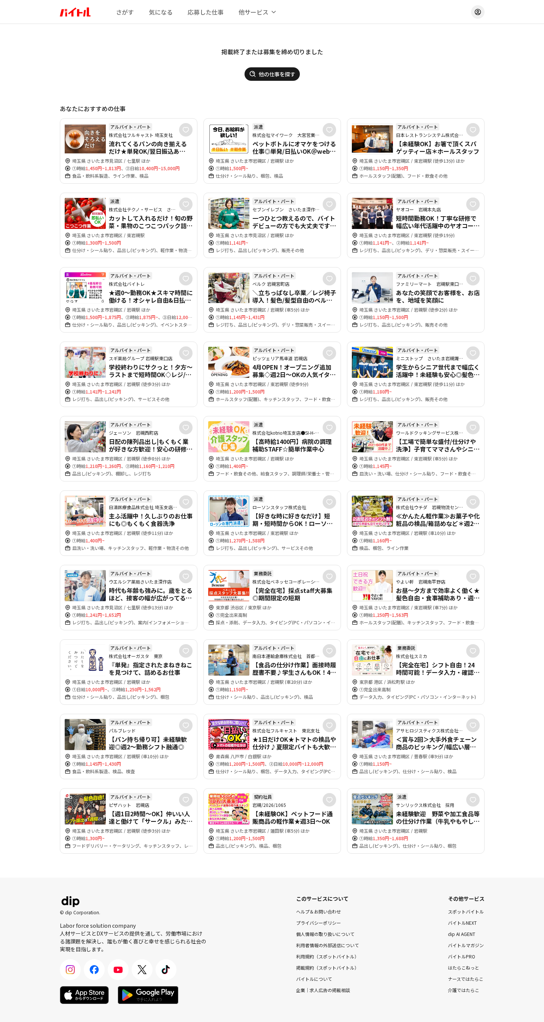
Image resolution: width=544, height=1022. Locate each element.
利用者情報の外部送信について (327, 945)
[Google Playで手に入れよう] (148, 995)
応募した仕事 (206, 11)
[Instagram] (70, 969)
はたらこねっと (463, 967)
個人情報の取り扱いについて (325, 934)
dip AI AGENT (461, 934)
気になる (161, 11)
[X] (142, 969)
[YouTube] (118, 969)
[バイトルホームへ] (75, 11)
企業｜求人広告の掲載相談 (323, 990)
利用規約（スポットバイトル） (327, 956)
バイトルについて (314, 979)
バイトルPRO (461, 956)
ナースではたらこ (465, 979)
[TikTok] (166, 969)
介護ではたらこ (463, 990)
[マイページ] (478, 12)
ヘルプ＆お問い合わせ (318, 911)
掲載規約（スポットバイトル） (327, 967)
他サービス (253, 11)
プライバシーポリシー (318, 923)
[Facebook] (94, 969)
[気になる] (186, 130)
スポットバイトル (466, 911)
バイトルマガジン (466, 945)
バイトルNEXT (462, 923)
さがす (125, 11)
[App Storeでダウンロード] (84, 995)
